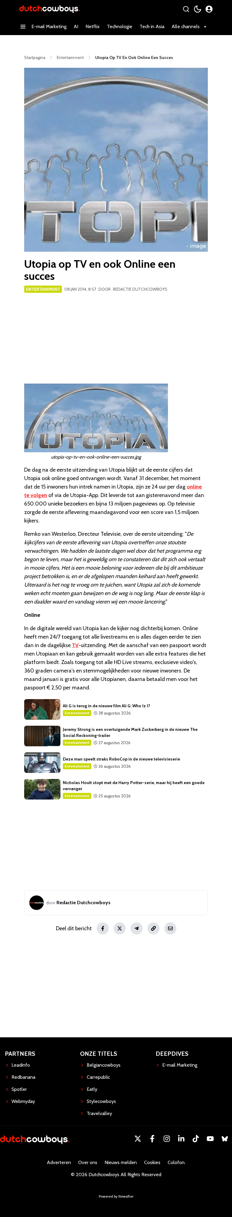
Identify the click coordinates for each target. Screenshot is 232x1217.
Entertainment (43, 289)
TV (75, 645)
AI (76, 26)
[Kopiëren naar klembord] (153, 928)
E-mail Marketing (48, 26)
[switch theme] (197, 9)
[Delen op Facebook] (103, 928)
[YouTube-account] (210, 1138)
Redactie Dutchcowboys (140, 289)
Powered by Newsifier (116, 1196)
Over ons (87, 1162)
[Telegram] (136, 928)
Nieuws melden (121, 1162)
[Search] (186, 9)
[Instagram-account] (166, 1138)
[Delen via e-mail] (170, 928)
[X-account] (137, 1138)
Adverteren (59, 1162)
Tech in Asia (152, 26)
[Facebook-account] (152, 1138)
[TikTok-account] (195, 1138)
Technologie (119, 26)
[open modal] (209, 9)
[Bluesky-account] (224, 1138)
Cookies (152, 1162)
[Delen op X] (120, 928)
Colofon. (176, 1162)
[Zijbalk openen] (23, 26)
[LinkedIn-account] (181, 1138)
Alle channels (186, 26)
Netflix (92, 26)
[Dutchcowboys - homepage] (49, 9)
